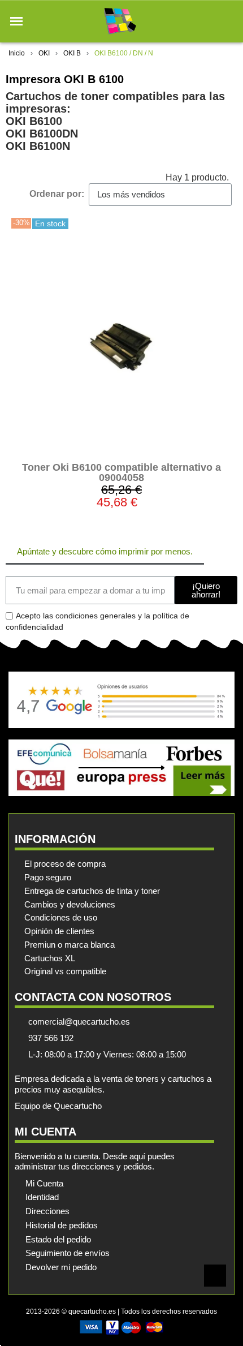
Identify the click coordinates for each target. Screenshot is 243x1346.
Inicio (16, 53)
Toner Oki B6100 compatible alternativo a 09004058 (121, 472)
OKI (44, 53)
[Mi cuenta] (208, 21)
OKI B (72, 53)
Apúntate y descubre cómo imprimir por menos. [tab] (105, 551)
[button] (16, 21)
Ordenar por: (56, 194)
